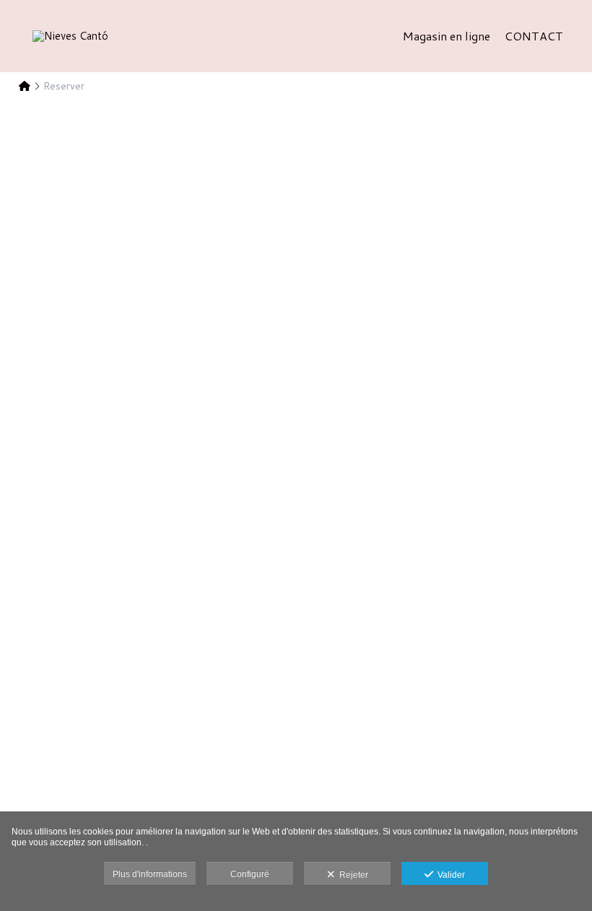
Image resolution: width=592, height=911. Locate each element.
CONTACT (534, 35)
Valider (449, 875)
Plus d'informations (150, 874)
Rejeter (351, 875)
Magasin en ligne (446, 35)
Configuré (249, 874)
